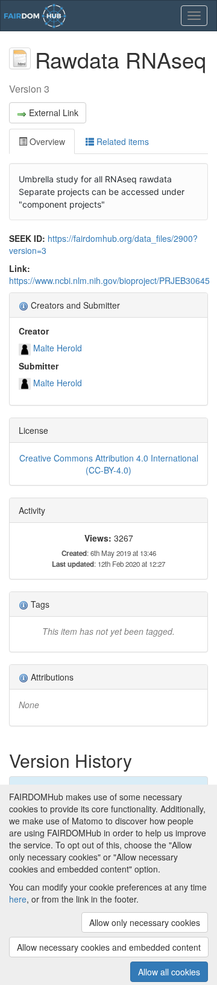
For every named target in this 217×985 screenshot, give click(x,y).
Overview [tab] (46, 141)
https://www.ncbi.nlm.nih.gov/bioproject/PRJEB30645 (109, 280)
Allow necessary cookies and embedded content (109, 947)
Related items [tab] (121, 141)
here (18, 899)
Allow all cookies (169, 972)
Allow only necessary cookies (144, 922)
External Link (53, 113)
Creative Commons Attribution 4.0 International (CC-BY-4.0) (108, 464)
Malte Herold (57, 348)
